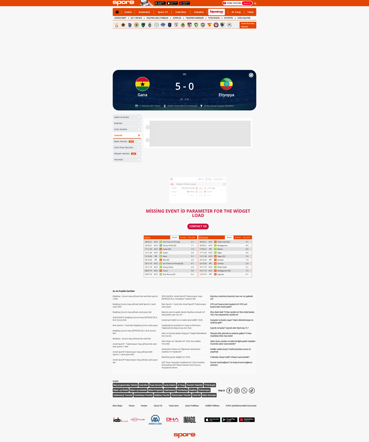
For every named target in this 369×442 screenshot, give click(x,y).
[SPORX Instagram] (237, 390)
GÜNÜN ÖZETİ (120, 18)
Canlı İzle (196, 395)
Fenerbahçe (182, 390)
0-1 (192, 263)
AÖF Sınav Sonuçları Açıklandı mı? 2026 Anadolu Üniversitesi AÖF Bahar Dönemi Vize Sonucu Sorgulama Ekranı (183, 365)
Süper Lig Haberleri (138, 390)
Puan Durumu (248, 23)
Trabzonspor (204, 390)
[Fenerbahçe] (136, 24)
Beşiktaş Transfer (162, 395)
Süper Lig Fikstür (120, 390)
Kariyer (144, 406)
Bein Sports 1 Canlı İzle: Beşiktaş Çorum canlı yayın (135, 325)
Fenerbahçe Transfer (143, 395)
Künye (131, 406)
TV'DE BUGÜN (214, 18)
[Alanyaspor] (182, 24)
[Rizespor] (156, 24)
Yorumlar (118, 159)
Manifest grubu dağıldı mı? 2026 (176, 357)
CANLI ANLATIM (243, 18)
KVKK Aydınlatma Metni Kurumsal (241, 406)
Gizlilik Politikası (212, 406)
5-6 (192, 270)
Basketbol (144, 12)
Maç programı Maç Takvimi (125, 385)
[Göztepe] (209, 24)
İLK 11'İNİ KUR (136, 18)
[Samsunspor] (176, 24)
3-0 (192, 260)
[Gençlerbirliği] (123, 24)
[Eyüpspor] (202, 24)
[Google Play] (230, 421)
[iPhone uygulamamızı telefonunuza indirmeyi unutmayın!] (171, 4)
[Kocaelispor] (143, 24)
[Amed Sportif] (196, 24)
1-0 (192, 249)
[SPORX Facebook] (229, 390)
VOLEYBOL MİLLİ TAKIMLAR (157, 18)
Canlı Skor (180, 12)
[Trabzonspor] (129, 24)
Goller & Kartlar (121, 117)
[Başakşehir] (169, 24)
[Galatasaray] (116, 24)
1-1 (192, 245)
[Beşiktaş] (149, 24)
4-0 (247, 245)
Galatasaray (169, 390)
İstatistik (118, 135)
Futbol (128, 12)
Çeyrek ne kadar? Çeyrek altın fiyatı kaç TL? (229, 328)
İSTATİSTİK (228, 18)
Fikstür (244, 26)
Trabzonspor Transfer (181, 395)
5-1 (192, 256)
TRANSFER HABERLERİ (195, 18)
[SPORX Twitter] (244, 390)
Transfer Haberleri (195, 385)
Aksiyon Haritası (124, 153)
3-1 (192, 242)
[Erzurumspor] (222, 24)
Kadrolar (118, 123)
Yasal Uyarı (174, 406)
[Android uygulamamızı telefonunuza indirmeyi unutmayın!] (159, 4)
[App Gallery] (247, 421)
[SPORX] (184, 435)
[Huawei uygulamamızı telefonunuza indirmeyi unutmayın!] (183, 4)
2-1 (247, 267)
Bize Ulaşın (117, 406)
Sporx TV (163, 12)
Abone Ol (247, 3)
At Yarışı (236, 12)
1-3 (247, 260)
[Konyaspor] (229, 24)
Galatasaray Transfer (122, 395)
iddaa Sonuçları (209, 395)
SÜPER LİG (177, 18)
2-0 (192, 252)
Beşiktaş (193, 390)
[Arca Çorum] (216, 24)
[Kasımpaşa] (163, 24)
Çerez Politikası (192, 406)
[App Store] (212, 421)
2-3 (247, 263)
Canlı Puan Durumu (123, 147)
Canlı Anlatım (120, 129)
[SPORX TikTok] (252, 390)
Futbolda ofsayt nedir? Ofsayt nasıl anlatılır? (230, 357)
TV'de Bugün (209, 385)
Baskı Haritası (123, 141)
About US (158, 406)
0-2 (192, 274)
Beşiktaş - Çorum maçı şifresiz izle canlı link (132, 338)
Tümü (250, 12)
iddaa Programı (155, 390)
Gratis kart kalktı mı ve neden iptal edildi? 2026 (182, 320)
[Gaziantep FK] (189, 24)
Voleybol (199, 12)
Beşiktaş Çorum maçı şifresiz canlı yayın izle (132, 312)
